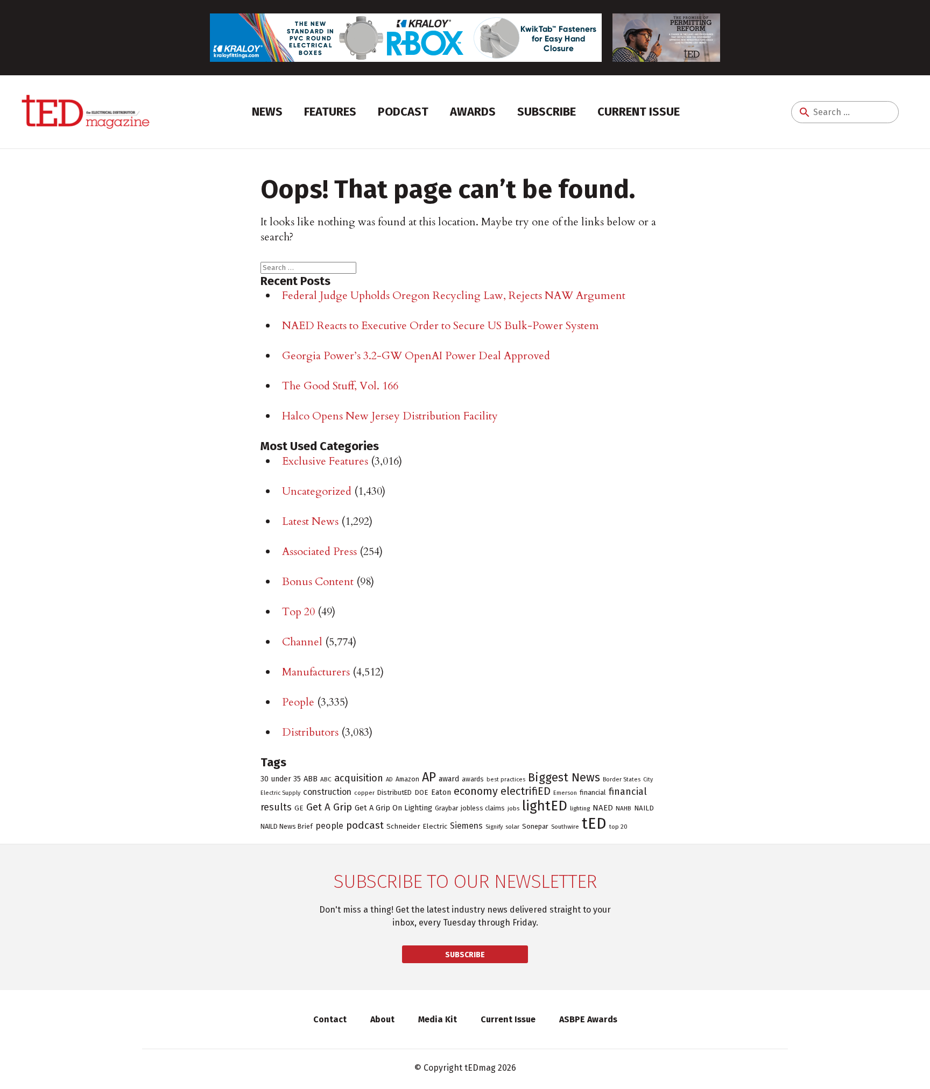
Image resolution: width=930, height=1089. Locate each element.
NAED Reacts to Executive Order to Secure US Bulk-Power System (440, 325)
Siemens (466, 826)
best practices (506, 779)
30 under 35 (280, 779)
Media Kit (437, 1019)
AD (389, 779)
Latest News (310, 521)
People (298, 702)
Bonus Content (318, 581)
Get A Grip (329, 807)
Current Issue (638, 111)
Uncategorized (316, 491)
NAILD (644, 808)
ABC (326, 779)
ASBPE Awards (588, 1019)
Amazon (407, 779)
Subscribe (546, 111)
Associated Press (319, 551)
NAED (603, 808)
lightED (544, 806)
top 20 (618, 826)
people (329, 826)
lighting (580, 808)
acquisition (358, 778)
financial (593, 792)
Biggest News (564, 777)
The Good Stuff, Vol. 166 (340, 386)
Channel (302, 642)
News (267, 111)
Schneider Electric (416, 826)
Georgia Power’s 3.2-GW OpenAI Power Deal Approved (416, 355)
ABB (311, 779)
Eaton (441, 792)
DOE (421, 792)
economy (476, 791)
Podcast (403, 111)
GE (299, 808)
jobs (513, 808)
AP (429, 777)
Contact (330, 1019)
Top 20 (298, 611)
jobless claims (483, 808)
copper (364, 792)
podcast (365, 825)
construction (327, 792)
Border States (621, 779)
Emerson (565, 792)
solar (512, 826)
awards (473, 779)
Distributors (310, 732)
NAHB (623, 808)
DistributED (394, 792)
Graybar (446, 808)
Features (330, 111)
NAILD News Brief (286, 826)
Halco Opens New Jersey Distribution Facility (390, 416)
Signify (494, 826)
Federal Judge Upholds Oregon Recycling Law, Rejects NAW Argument (453, 295)
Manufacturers (316, 672)
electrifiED (526, 791)
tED (594, 823)
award (449, 779)
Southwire (565, 826)
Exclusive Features (325, 461)
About (382, 1019)
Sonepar (535, 826)
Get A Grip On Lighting (393, 808)
